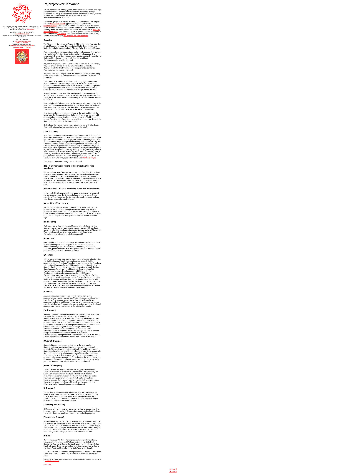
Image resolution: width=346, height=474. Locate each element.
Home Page (47, 464)
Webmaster (30, 29)
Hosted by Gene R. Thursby (22, 47)
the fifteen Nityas (89, 158)
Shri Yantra (61, 34)
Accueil (173, 469)
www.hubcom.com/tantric (22, 41)
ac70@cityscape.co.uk (22, 33)
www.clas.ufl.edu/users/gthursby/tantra (22, 45)
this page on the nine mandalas (76, 36)
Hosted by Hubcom (22, 42)
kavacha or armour (57, 24)
